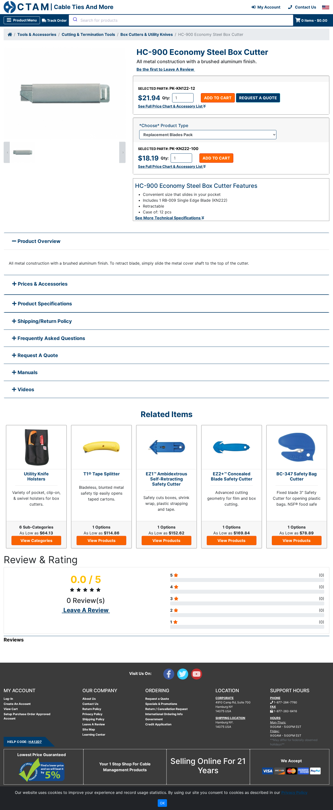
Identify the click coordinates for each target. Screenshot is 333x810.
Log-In (8, 698)
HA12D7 (35, 742)
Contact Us (90, 704)
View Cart (11, 709)
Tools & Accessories (36, 34)
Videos (25, 389)
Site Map (88, 729)
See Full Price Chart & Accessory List (170, 106)
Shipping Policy (93, 719)
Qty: (166, 97)
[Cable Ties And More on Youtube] (197, 675)
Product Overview (38, 241)
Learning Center (93, 734)
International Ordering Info (164, 714)
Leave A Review (93, 724)
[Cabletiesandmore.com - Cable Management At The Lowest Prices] (10, 7)
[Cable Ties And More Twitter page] (184, 675)
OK (162, 803)
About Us (89, 698)
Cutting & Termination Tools (88, 34)
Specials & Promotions (161, 704)
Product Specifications (44, 304)
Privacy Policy (92, 714)
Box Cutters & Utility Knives (146, 34)
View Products (102, 540)
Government (154, 719)
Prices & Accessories (42, 284)
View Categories (36, 540)
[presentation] (7, 152)
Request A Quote (37, 355)
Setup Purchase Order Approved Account (27, 716)
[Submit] (74, 19)
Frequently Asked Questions (50, 338)
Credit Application (158, 724)
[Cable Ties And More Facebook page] (170, 675)
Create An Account (17, 704)
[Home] (10, 34)
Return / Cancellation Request (166, 709)
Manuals (27, 372)
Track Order (56, 20)
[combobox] (181, 20)
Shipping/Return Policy (44, 321)
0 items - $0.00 (314, 20)
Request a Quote (258, 97)
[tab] (166, 285)
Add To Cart (218, 97)
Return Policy (91, 709)
